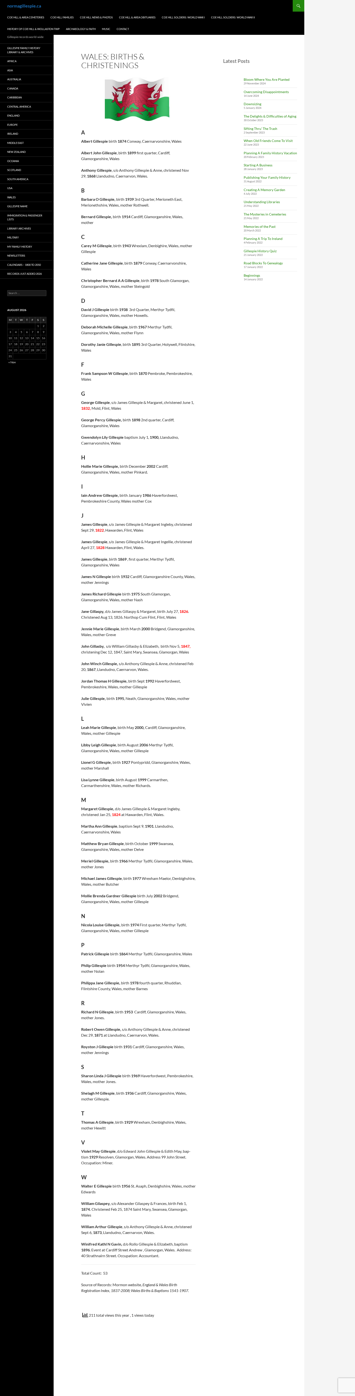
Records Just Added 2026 (24, 273)
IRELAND (12, 133)
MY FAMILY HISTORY (19, 246)
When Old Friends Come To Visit (268, 141)
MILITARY (13, 237)
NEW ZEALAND (16, 151)
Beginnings (252, 275)
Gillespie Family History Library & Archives (23, 50)
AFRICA (11, 61)
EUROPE (12, 124)
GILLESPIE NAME (17, 206)
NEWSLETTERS (16, 255)
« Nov (12, 362)
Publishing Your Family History (267, 177)
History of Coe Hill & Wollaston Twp (33, 28)
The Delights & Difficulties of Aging (270, 116)
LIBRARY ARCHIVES (19, 228)
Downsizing (252, 104)
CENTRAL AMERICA (19, 106)
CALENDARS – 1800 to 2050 (24, 264)
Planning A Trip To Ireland (263, 239)
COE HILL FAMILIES (62, 17)
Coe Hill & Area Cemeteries (25, 17)
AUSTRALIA (14, 79)
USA (9, 188)
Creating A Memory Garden (264, 190)
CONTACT (123, 28)
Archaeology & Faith (81, 28)
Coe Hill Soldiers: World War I (183, 17)
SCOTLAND (14, 169)
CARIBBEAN (14, 97)
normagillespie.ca (24, 5)
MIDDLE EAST (15, 142)
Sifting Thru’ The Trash (260, 128)
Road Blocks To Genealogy (263, 263)
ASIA (10, 70)
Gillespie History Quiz (260, 251)
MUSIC (106, 28)
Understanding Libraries (262, 202)
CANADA (12, 88)
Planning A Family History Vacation (270, 153)
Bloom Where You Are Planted (267, 79)
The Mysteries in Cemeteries (265, 214)
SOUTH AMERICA (17, 179)
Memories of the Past (260, 226)
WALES (11, 197)
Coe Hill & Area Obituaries (137, 17)
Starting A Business (258, 165)
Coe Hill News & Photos (96, 17)
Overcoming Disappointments (266, 92)
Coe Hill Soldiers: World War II (233, 17)
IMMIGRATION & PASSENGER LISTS (24, 217)
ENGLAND (13, 115)
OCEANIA (13, 161)
